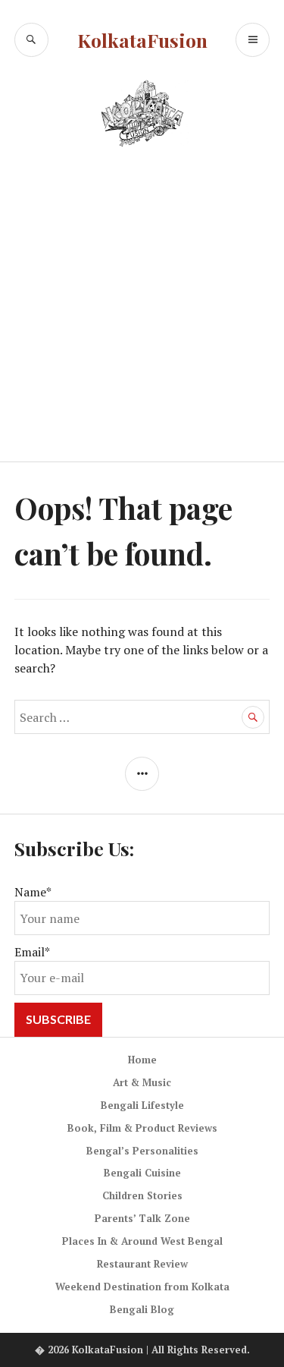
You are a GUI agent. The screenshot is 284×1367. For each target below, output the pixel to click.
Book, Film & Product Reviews (142, 1128)
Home (142, 1059)
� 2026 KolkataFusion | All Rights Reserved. (142, 1349)
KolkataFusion (142, 39)
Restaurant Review (142, 1264)
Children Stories (142, 1195)
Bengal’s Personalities (142, 1151)
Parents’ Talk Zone (142, 1218)
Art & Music (142, 1082)
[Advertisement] (142, 312)
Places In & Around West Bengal (142, 1241)
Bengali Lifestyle (142, 1105)
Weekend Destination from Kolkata (142, 1286)
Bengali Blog (142, 1309)
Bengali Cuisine (142, 1173)
